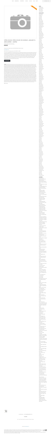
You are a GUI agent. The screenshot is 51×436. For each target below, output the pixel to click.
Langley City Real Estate (42, 284)
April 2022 (40, 62)
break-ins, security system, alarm (11, 65)
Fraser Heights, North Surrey (25, 70)
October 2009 (41, 169)
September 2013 (41, 135)
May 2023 (40, 51)
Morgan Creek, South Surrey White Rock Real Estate (42, 298)
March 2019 (40, 96)
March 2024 (40, 43)
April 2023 (40, 52)
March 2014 (40, 129)
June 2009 (40, 171)
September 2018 (41, 102)
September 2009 (41, 170)
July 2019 (40, 92)
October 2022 (41, 57)
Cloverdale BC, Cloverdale (12, 67)
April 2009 (40, 173)
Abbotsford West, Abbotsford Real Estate (19, 64)
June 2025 (40, 29)
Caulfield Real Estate (42, 201)
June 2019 (40, 93)
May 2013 (40, 139)
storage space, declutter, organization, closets (26, 78)
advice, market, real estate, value (27, 64)
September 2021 (41, 68)
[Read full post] (20, 22)
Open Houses (41, 10)
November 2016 (41, 123)
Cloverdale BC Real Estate (7, 67)
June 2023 (40, 50)
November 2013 (41, 133)
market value (41, 291)
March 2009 (40, 174)
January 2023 (41, 55)
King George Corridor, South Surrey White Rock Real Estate (27, 72)
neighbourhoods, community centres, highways (42, 309)
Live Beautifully (41, 8)
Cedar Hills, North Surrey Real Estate (10, 66)
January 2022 (41, 65)
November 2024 (41, 35)
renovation (28, 76)
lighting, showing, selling (42, 287)
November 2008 (41, 175)
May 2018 (40, 106)
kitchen (33, 72)
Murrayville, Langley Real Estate (25, 74)
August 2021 (40, 69)
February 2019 (41, 97)
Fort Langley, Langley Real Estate (19, 70)
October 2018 (41, 101)
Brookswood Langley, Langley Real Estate (28, 65)
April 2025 (40, 31)
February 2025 (41, 33)
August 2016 (40, 126)
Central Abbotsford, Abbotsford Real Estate (18, 66)
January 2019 (41, 98)
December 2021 (41, 66)
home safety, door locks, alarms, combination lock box (42, 272)
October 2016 (41, 124)
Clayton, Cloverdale (42, 213)
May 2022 (40, 61)
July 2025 (40, 28)
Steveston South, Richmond (14, 78)
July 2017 (40, 116)
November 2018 (41, 100)
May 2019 (40, 94)
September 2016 (41, 125)
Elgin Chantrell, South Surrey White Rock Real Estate (9, 69)
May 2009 (40, 172)
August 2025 (40, 27)
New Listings (41, 9)
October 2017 (41, 113)
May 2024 (40, 41)
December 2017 (41, 111)
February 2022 (41, 64)
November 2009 (41, 168)
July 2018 (40, 104)
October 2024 (41, 36)
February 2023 (41, 54)
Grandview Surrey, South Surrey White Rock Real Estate (42, 257)
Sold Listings (41, 11)
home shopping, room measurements (10, 72)
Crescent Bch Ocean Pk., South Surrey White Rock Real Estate (42, 231)
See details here (6, 49)
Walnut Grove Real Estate (22, 80)
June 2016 (40, 128)
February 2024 (41, 44)
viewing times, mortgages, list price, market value (14, 80)
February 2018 (41, 109)
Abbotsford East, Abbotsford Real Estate (11, 64)
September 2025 (41, 26)
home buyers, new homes (42, 263)
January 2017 (41, 122)
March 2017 (40, 120)
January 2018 (41, 110)
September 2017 (41, 114)
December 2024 (41, 34)
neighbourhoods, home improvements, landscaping (42, 312)
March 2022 (40, 63)
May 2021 (40, 71)
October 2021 (41, 67)
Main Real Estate (41, 290)
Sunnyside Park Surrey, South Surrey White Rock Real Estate (42, 370)
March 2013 (40, 141)
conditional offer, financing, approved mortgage (28, 67)
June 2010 (40, 162)
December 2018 (41, 99)
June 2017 (40, 117)
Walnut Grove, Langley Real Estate (28, 80)
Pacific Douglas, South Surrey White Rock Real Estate (42, 319)
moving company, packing (19, 74)
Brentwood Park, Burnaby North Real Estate (19, 65)
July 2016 (40, 127)
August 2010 (40, 161)
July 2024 (40, 39)
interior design (18, 72)
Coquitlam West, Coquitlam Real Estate (21, 68)
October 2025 (41, 25)
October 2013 (41, 134)
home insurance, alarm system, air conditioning (22, 71)
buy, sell (33, 65)
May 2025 (40, 30)
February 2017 (41, 121)
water (32, 80)
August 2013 (40, 136)
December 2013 (41, 132)
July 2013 (40, 137)
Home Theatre (15, 72)
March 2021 (40, 73)
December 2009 (41, 167)
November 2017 (41, 112)
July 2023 (40, 49)
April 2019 (40, 95)
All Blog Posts (41, 7)
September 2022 (41, 58)
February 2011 (41, 159)
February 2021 (41, 74)
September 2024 (41, 37)
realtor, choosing (24, 76)
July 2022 (40, 59)
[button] (24, 416)
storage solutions (19, 78)
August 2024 (40, 38)
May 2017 (40, 118)
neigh (29, 74)
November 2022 (41, 56)
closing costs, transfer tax (42, 216)
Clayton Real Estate (42, 212)
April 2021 (40, 72)
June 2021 (40, 70)
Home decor (41, 264)
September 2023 (41, 47)
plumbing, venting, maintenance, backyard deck (42, 324)
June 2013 (40, 138)
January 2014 (41, 131)
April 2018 (40, 107)
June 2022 (40, 60)
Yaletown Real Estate (42, 399)
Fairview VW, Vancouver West (23, 69)
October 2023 (41, 46)
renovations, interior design (43, 338)
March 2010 (40, 165)
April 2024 (40, 42)
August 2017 (40, 115)
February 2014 (41, 130)
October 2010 (41, 160)
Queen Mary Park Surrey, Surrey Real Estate (10, 76)
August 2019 (40, 91)
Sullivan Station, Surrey (42, 363)
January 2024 (41, 45)
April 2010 (40, 164)
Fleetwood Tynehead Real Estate (29, 69)
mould (6, 74)
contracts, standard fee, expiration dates (13, 68)
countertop (26, 68)
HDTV (39, 262)
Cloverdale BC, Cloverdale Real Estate (19, 67)
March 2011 (40, 158)
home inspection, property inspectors (13, 71)
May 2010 (40, 163)
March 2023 (40, 53)
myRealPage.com (27, 426)
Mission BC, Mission (41, 294)
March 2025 (40, 32)
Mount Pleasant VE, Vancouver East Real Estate (12, 74)
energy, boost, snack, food (17, 69)
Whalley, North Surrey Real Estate (10, 44)
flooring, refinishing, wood (12, 70)
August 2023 (40, 48)
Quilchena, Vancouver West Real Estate (18, 76)
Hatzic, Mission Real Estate (43, 261)
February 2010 (41, 166)
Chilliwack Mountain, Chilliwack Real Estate (27, 66)
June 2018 (40, 105)
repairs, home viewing (42, 341)
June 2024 (40, 40)
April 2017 (40, 119)
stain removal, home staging (8, 78)
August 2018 (40, 103)
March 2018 (40, 108)
